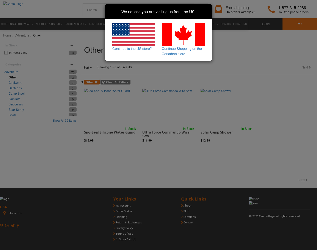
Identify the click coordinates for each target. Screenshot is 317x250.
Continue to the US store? (132, 48)
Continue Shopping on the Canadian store (182, 51)
